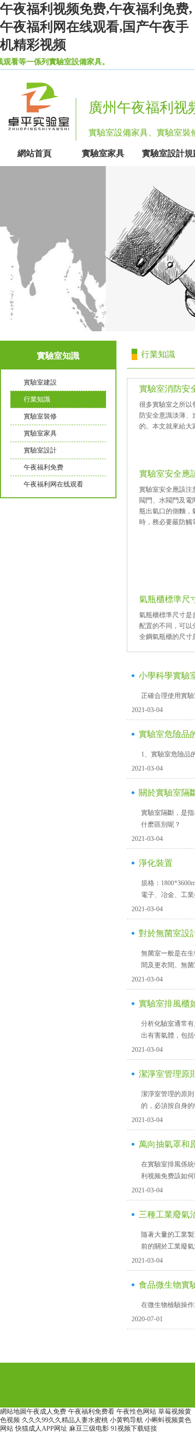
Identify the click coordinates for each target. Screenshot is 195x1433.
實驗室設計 (40, 450)
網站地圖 (13, 1411)
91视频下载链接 (134, 1428)
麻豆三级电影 (89, 1428)
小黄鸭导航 (126, 1420)
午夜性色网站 (136, 1411)
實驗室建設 (40, 382)
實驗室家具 (40, 433)
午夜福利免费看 (91, 1411)
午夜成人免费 (46, 1411)
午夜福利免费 (43, 467)
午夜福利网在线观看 (53, 484)
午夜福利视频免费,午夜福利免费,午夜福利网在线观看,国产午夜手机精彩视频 (96, 26)
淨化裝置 (156, 863)
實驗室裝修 (40, 416)
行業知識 (37, 399)
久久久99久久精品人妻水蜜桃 (65, 1420)
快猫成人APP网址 (41, 1428)
